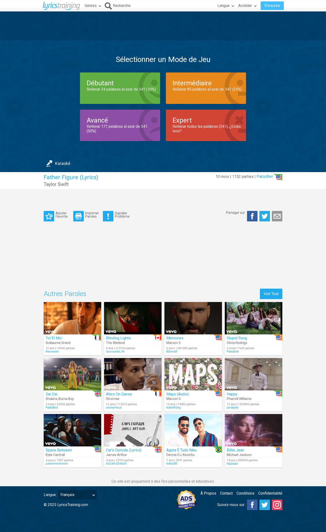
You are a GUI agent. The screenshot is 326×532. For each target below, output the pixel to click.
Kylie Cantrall (55, 455)
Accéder (245, 5)
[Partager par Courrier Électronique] (277, 216)
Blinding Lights (118, 338)
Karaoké (62, 163)
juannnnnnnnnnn (57, 463)
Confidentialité (270, 493)
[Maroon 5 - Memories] (193, 318)
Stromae (112, 399)
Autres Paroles (65, 294)
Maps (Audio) (177, 394)
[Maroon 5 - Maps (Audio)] (193, 374)
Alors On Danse (119, 394)
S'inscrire (272, 5)
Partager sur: (236, 212)
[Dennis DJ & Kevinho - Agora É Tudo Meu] (193, 430)
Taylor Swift (56, 184)
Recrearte (52, 351)
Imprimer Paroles (92, 214)
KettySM (171, 463)
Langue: (50, 494)
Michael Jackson (239, 455)
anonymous (114, 407)
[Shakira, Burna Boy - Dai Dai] (72, 374)
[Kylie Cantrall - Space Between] (72, 430)
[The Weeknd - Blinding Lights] (133, 318)
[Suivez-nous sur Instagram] (277, 505)
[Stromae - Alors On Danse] (133, 374)
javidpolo (232, 407)
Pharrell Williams (239, 399)
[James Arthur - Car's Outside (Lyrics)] (133, 430)
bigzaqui (232, 463)
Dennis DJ (173, 455)
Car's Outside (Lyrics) (124, 450)
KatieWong (173, 407)
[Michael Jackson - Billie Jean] (253, 430)
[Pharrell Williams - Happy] (253, 374)
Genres (91, 5)
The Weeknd (115, 343)
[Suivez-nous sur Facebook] (252, 505)
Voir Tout (271, 294)
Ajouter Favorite (62, 214)
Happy (232, 394)
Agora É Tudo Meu (181, 450)
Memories (175, 338)
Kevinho (189, 455)
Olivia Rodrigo (237, 343)
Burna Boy (66, 399)
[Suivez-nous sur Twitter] (264, 505)
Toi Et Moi (54, 338)
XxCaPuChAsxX (116, 463)
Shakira (51, 399)
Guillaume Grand (58, 343)
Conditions (245, 493)
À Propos (208, 493)
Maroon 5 (173, 343)
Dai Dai (52, 394)
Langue (223, 5)
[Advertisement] (163, 26)
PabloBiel (265, 176)
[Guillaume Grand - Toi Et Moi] (72, 318)
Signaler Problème (122, 214)
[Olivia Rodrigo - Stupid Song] (253, 318)
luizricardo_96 (115, 351)
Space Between (59, 450)
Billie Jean (235, 450)
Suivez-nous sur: (231, 504)
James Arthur (116, 455)
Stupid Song (237, 338)
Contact (226, 493)
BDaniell (171, 351)
